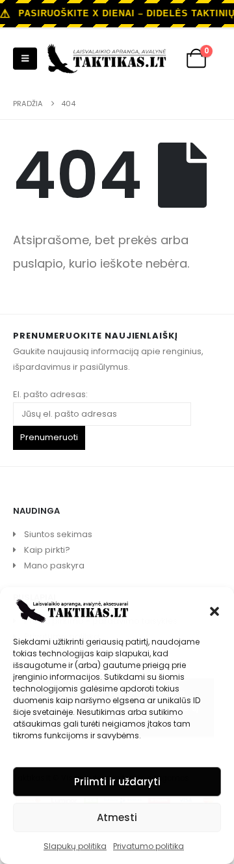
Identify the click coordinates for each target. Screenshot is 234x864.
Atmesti (117, 817)
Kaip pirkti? (47, 550)
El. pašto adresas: (50, 394)
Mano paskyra (54, 565)
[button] (214, 610)
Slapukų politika (75, 846)
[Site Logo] (107, 59)
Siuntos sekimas (58, 534)
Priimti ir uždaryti (117, 781)
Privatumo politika (148, 846)
